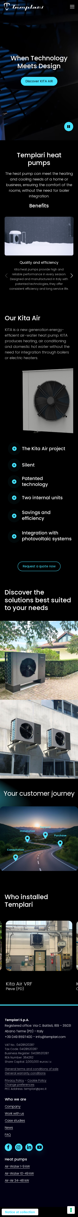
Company (13, 1106)
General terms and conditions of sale (31, 1069)
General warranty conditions (25, 1073)
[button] (72, 7)
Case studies (15, 1120)
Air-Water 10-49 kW (19, 1173)
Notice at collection (20, 1212)
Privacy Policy (14, 1080)
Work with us (14, 1113)
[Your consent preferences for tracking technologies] (71, 1210)
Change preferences (19, 1085)
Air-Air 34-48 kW (17, 1180)
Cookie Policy (36, 1080)
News (9, 1127)
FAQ (8, 1134)
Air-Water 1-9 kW (17, 1166)
